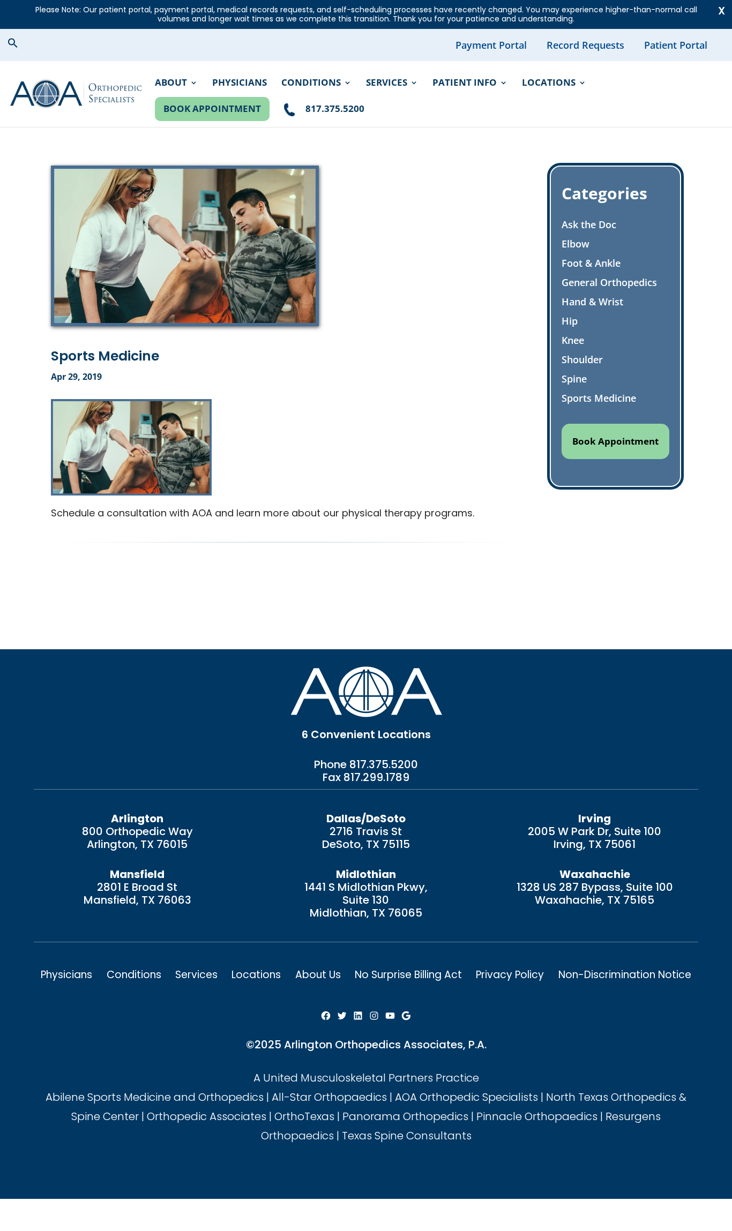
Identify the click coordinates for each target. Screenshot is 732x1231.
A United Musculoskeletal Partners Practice (366, 1077)
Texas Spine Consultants (407, 1135)
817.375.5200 (383, 764)
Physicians (239, 83)
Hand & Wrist (592, 301)
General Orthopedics (609, 282)
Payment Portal (491, 45)
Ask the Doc (589, 224)
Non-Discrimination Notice (624, 974)
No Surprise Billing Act (408, 974)
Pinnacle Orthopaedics (536, 1116)
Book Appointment (212, 108)
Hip (570, 320)
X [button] (721, 10)
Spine (574, 378)
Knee (573, 340)
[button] (21, 44)
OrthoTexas (304, 1116)
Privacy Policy (510, 974)
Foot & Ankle (591, 263)
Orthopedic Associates (206, 1116)
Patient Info (464, 83)
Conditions (311, 83)
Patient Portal (675, 45)
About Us (318, 974)
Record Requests (585, 45)
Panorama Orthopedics (405, 1116)
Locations (549, 83)
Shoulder (582, 359)
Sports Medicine (599, 398)
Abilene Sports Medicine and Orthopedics (155, 1097)
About (171, 83)
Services (386, 83)
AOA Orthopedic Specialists (466, 1097)
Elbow (575, 243)
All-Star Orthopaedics (329, 1097)
